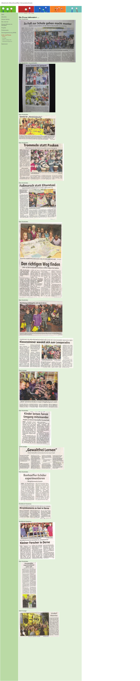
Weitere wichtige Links (6, 39)
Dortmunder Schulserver (7, 41)
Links (29, 13)
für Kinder (4, 38)
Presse (3, 36)
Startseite (25, 13)
